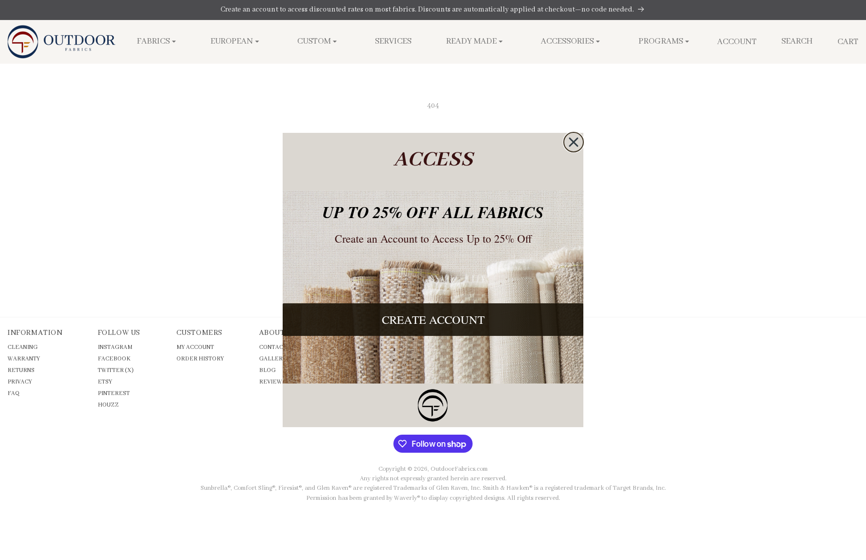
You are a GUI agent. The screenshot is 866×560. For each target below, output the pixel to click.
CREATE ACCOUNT (433, 319)
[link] (433, 405)
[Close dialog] (573, 142)
